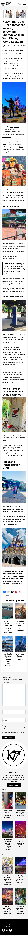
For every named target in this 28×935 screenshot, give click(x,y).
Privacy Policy (6, 926)
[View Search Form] (19, 4)
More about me (13, 785)
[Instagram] (10, 930)
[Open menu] (24, 4)
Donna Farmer (8, 46)
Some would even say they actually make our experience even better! (13, 149)
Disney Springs (7, 445)
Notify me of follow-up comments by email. (14, 728)
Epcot (4, 448)
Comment (5, 683)
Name (5, 712)
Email (5, 720)
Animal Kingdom (18, 445)
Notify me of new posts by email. (14, 732)
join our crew (19, 581)
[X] (7, 930)
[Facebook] (3, 930)
